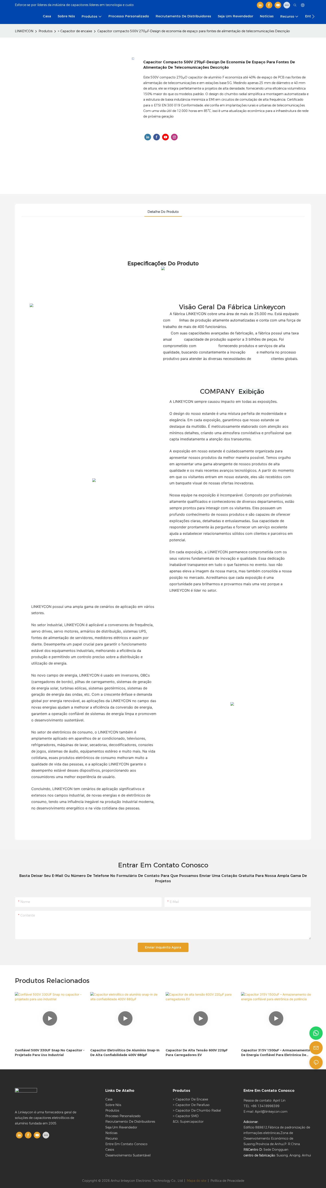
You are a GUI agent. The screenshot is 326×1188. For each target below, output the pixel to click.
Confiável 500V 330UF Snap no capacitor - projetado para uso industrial (49, 1052)
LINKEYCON (24, 31)
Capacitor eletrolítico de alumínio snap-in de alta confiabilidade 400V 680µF (124, 1052)
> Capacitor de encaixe (75, 31)
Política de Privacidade (227, 1181)
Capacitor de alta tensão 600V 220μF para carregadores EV (197, 1052)
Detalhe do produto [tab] (163, 212)
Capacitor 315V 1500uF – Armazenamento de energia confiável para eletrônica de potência (275, 1052)
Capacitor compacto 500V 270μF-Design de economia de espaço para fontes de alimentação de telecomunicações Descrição (193, 31)
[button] (313, 16)
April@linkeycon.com (271, 1112)
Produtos (45, 31)
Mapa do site (196, 1181)
